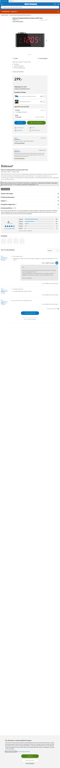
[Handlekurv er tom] (58, 4)
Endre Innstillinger (30, 763)
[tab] (4, 1)
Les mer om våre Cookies (10, 751)
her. (13, 184)
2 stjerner (21, 226)
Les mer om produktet (18, 71)
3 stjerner (21, 223)
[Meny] (2, 4)
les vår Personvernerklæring (23, 751)
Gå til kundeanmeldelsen (19, 143)
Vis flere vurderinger (29, 313)
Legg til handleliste (43, 58)
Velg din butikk (18, 117)
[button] (3, 240)
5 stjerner (21, 219)
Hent (21, 122)
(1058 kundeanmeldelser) (18, 21)
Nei (56, 283)
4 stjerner (21, 221)
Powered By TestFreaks (52, 308)
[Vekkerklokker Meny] (9, 15)
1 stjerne (21, 228)
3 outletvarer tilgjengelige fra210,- (22, 88)
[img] (46, 41)
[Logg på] (54, 4)
